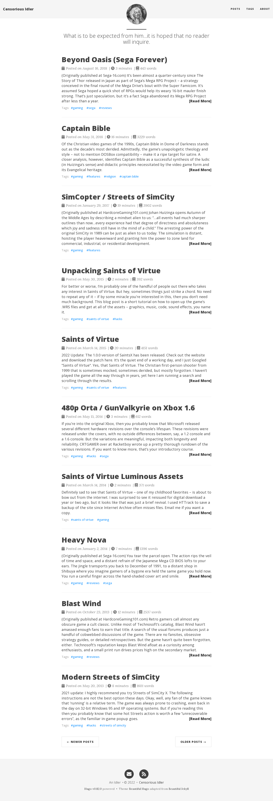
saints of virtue (99, 319)
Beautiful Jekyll (179, 789)
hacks (118, 319)
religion (111, 176)
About (265, 9)
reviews (106, 108)
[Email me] (129, 773)
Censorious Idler (18, 9)
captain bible (130, 176)
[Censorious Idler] (136, 14)
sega (92, 108)
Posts (235, 9)
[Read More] (200, 101)
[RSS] (144, 773)
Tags (250, 9)
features (94, 176)
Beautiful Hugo (139, 789)
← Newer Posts (80, 742)
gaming (78, 108)
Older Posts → (193, 742)
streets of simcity (114, 725)
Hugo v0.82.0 (93, 789)
